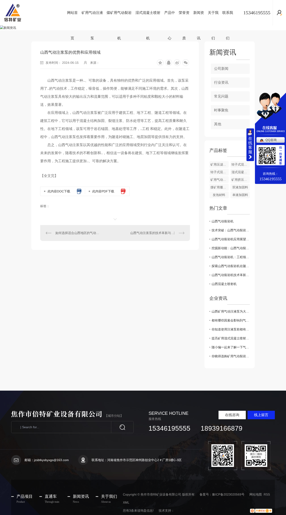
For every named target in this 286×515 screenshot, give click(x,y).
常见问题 (221, 96)
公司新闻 (221, 68)
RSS (267, 494)
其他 (217, 124)
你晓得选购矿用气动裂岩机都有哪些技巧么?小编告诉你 (231, 356)
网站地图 (255, 494)
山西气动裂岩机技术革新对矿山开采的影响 (231, 275)
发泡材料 (219, 195)
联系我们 (227, 18)
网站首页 (72, 18)
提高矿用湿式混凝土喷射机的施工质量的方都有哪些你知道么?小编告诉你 (231, 338)
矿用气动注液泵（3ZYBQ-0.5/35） (219, 179)
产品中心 (169, 18)
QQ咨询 (271, 140)
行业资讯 (221, 82)
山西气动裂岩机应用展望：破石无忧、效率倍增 (231, 239)
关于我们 (213, 18)
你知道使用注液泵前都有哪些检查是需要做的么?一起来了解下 (231, 329)
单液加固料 (240, 195)
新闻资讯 (198, 18)
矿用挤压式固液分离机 (240, 179)
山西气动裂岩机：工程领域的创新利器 (231, 257)
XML (126, 502)
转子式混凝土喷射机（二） (240, 164)
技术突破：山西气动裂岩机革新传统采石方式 (231, 230)
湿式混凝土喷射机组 (240, 172)
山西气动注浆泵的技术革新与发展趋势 (156, 233)
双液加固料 (240, 187)
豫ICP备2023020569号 (228, 494)
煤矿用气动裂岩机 (119, 18)
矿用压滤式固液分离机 (219, 164)
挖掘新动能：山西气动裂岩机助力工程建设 (231, 248)
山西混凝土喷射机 (224, 284)
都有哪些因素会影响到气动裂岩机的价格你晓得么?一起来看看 (231, 320)
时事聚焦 (221, 110)
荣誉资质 (184, 18)
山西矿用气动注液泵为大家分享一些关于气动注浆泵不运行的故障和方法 (231, 311)
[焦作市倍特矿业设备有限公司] (31, 13)
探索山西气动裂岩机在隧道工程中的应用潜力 (231, 266)
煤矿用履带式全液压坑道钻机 (219, 187)
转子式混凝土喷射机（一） (219, 172)
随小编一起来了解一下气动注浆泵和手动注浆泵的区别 (231, 347)
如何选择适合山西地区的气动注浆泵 (77, 233)
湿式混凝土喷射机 (147, 18)
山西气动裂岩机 (222, 221)
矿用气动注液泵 (92, 18)
